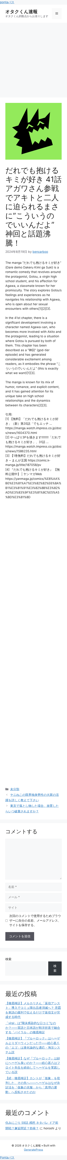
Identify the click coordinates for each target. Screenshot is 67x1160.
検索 (8, 959)
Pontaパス (7, 1157)
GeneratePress (33, 1149)
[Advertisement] (33, 58)
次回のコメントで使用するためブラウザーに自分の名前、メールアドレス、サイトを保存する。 (35, 920)
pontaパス (7, 2)
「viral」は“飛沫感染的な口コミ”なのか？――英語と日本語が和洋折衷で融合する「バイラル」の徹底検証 (32, 1027)
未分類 (14, 789)
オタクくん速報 (21, 11)
